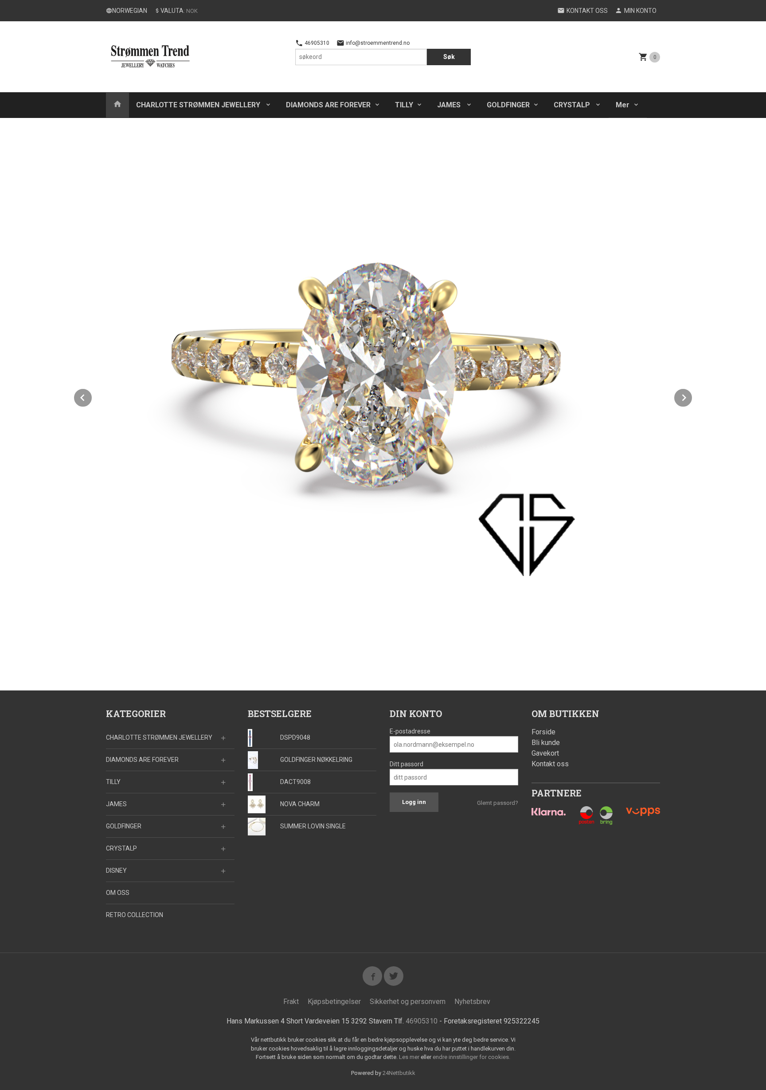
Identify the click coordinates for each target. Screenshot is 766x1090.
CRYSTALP (573, 105)
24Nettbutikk (399, 1073)
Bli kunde (546, 742)
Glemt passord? (497, 803)
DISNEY (116, 870)
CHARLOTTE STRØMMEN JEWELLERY (199, 105)
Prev (92, 396)
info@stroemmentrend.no (377, 43)
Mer (622, 105)
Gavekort (545, 753)
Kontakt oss (550, 764)
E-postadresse (410, 731)
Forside (543, 732)
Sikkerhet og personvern (408, 1001)
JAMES (449, 105)
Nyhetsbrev (472, 1001)
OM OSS (117, 892)
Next (692, 396)
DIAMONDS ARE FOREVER (328, 105)
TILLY (404, 105)
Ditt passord (406, 764)
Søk (449, 56)
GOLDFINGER (508, 105)
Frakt (291, 1001)
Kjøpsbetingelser (334, 1001)
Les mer (410, 1057)
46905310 (316, 43)
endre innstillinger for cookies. (471, 1057)
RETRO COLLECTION (134, 914)
